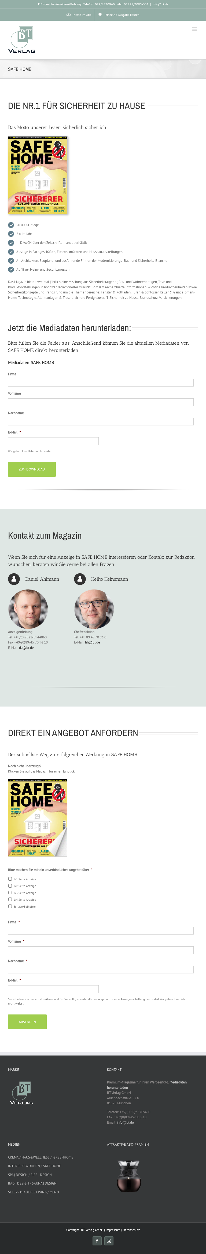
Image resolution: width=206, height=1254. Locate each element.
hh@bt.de (92, 642)
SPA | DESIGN (18, 1174)
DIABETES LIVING (33, 1192)
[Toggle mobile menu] (195, 29)
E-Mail (14, 432)
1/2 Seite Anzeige (24, 886)
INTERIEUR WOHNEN (24, 1166)
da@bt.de (26, 647)
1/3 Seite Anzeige (24, 893)
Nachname (16, 413)
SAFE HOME (52, 1166)
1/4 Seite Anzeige (24, 900)
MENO (54, 1192)
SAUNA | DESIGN (44, 1183)
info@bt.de (160, 4)
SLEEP (12, 1192)
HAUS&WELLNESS (35, 1157)
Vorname (14, 393)
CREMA (13, 1157)
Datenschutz (131, 1230)
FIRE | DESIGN (41, 1174)
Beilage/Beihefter (24, 906)
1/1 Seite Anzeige (24, 879)
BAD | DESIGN (18, 1183)
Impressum (113, 1230)
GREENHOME (63, 1157)
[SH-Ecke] (37, 781)
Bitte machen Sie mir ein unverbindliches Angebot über (50, 870)
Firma (12, 374)
